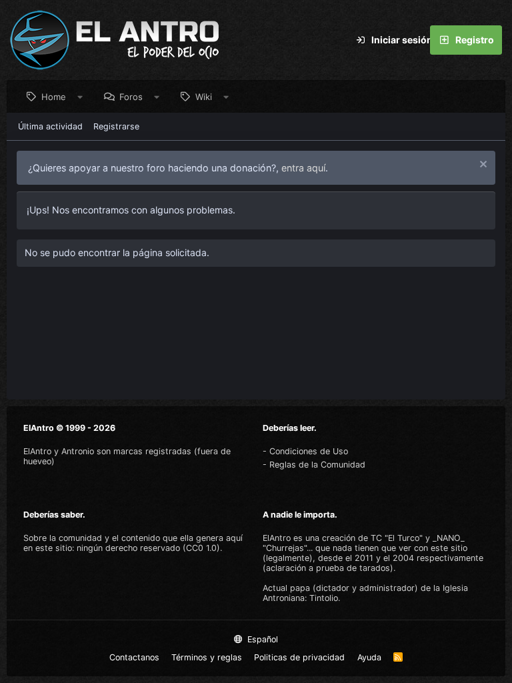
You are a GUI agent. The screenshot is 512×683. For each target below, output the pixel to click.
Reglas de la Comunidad (317, 465)
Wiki (203, 96)
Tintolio (323, 598)
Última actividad (50, 126)
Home (53, 96)
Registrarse (116, 126)
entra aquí (303, 167)
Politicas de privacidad (299, 657)
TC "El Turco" (397, 538)
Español (261, 639)
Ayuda (369, 657)
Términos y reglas (206, 657)
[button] (80, 97)
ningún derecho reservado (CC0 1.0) (148, 548)
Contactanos (134, 657)
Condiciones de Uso (308, 451)
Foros (131, 96)
